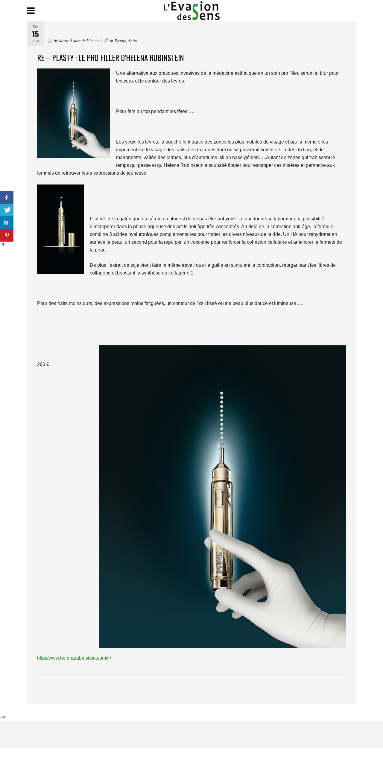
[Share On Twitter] (6, 210)
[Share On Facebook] (6, 197)
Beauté (120, 40)
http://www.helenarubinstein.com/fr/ (74, 658)
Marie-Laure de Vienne (78, 40)
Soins (132, 40)
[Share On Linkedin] (6, 222)
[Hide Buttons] (3, 245)
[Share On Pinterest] (6, 235)
